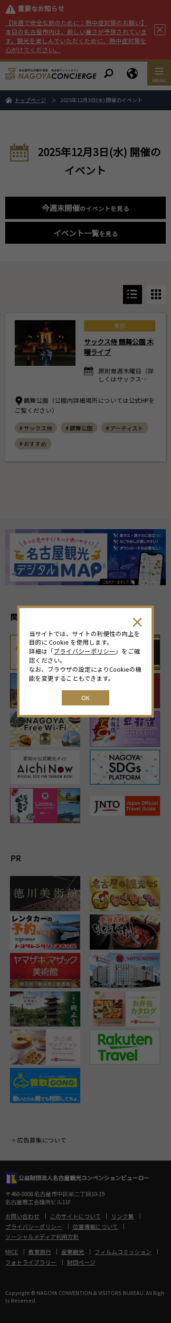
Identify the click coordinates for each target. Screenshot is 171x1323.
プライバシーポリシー (84, 651)
